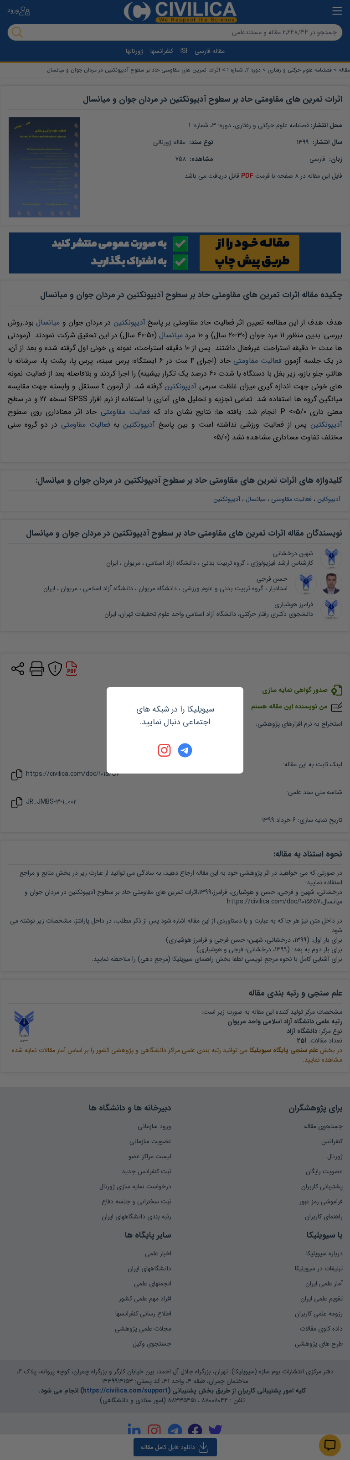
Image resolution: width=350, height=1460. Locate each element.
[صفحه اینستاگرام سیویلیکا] (165, 750)
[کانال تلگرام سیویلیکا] (185, 750)
